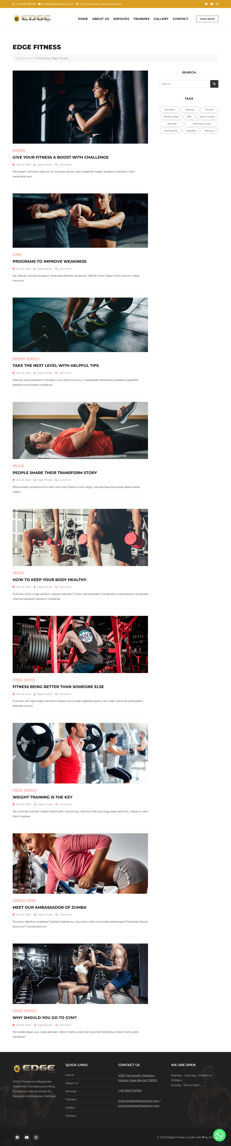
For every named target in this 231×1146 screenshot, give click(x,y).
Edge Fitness (44, 164)
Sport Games (207, 116)
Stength (172, 123)
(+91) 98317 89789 (129, 1090)
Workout (209, 130)
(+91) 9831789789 (26, 4)
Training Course (202, 123)
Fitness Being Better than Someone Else (58, 686)
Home (83, 19)
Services (121, 19)
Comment (65, 164)
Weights (18, 465)
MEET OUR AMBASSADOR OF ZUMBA (49, 907)
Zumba (17, 254)
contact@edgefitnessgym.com (138, 1105)
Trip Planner (171, 130)
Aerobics (19, 150)
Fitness (18, 679)
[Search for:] (189, 84)
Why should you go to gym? (45, 1017)
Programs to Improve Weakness (49, 261)
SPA (189, 116)
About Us (100, 19)
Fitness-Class (171, 116)
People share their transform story (55, 472)
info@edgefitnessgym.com (58, 4)
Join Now (207, 19)
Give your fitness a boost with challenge (61, 157)
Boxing (190, 109)
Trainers (141, 19)
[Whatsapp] (219, 1135)
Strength (33, 358)
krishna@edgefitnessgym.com (138, 1101)
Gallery (161, 19)
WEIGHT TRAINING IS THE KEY (42, 797)
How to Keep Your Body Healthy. (50, 579)
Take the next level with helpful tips (56, 365)
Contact (180, 19)
